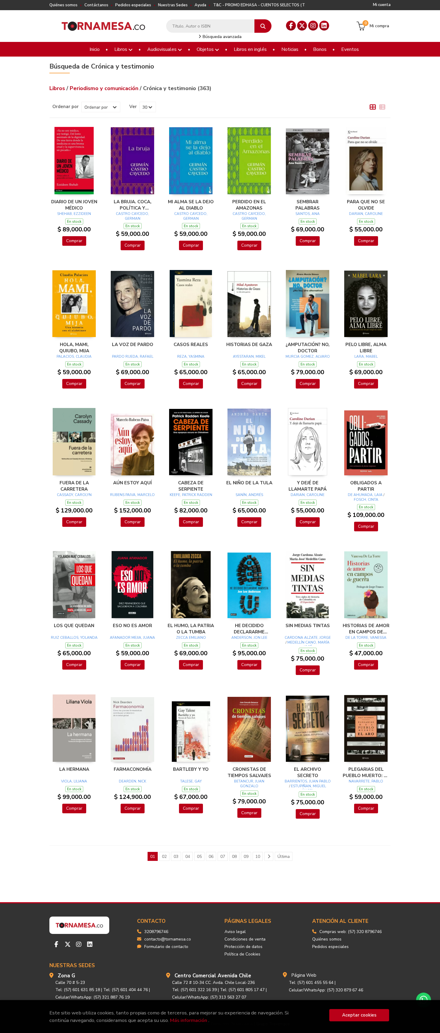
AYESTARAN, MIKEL (249, 356)
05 (199, 856)
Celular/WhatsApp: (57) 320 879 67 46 (326, 990)
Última (283, 856)
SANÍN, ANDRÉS (249, 494)
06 (211, 856)
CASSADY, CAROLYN (74, 494)
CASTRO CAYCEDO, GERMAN (132, 216)
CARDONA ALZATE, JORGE (308, 637)
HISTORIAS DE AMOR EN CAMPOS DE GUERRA (366, 629)
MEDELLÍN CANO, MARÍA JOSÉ (308, 645)
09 (246, 856)
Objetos (206, 49)
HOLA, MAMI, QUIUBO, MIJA (74, 348)
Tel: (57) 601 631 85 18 (77, 990)
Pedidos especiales (133, 5)
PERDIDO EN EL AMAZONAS (249, 205)
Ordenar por (65, 106)
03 (176, 856)
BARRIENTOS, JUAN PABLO (308, 781)
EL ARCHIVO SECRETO (307, 772)
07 (222, 856)
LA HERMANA (74, 769)
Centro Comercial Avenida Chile (213, 975)
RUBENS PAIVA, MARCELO (132, 494)
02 (164, 856)
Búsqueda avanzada (221, 36)
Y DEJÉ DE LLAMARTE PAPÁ (308, 486)
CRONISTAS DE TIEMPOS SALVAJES (249, 772)
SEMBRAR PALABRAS (307, 205)
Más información (188, 1020)
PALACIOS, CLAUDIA (74, 356)
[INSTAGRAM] (313, 26)
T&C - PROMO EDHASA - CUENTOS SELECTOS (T (259, 5)
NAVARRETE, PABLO (366, 781)
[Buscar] (262, 26)
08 (234, 856)
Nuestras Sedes (173, 5)
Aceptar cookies (359, 1015)
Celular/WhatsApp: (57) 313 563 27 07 (209, 997)
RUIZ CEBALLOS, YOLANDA (74, 637)
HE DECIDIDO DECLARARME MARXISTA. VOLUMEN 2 (249, 629)
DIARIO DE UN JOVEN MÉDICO (74, 205)
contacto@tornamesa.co (167, 939)
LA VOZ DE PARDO (132, 345)
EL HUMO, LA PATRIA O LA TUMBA (191, 629)
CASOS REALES (191, 345)
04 (187, 856)
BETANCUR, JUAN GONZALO (249, 783)
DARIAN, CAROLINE (366, 213)
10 (257, 856)
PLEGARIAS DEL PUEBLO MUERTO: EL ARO (366, 772)
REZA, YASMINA (190, 356)
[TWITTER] (302, 26)
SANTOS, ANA (307, 213)
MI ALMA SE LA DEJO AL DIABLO (191, 205)
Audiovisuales (162, 49)
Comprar (74, 241)
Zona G (66, 975)
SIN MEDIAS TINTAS (308, 626)
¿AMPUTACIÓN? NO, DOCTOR (308, 348)
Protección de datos (243, 946)
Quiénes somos (63, 5)
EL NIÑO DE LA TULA (249, 483)
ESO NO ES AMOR (132, 626)
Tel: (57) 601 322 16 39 (194, 990)
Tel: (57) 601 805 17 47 (242, 990)
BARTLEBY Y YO (191, 769)
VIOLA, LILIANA (74, 781)
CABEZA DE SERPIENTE (191, 486)
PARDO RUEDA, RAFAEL (132, 356)
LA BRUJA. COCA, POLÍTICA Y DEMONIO (132, 205)
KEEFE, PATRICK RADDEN (191, 494)
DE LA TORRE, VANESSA (365, 637)
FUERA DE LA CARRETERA (74, 486)
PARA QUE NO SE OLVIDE (366, 205)
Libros (121, 49)
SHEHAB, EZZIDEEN (74, 213)
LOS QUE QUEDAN (74, 626)
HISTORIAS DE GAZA (249, 345)
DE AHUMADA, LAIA (365, 494)
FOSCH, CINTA (366, 499)
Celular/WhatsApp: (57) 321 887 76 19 (92, 997)
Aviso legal (235, 932)
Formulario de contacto (166, 946)
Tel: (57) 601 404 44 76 (125, 990)
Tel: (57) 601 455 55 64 (311, 982)
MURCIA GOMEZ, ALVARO (308, 356)
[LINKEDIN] (324, 26)
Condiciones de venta (244, 939)
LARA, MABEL (366, 356)
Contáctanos (96, 5)
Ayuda (200, 5)
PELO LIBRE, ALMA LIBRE (365, 348)
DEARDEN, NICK (132, 781)
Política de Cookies (242, 954)
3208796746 (156, 932)
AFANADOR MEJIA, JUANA (132, 637)
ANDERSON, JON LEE (249, 637)
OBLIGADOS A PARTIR (366, 486)
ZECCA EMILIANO (191, 637)
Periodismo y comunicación (105, 88)
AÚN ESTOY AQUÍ (132, 483)
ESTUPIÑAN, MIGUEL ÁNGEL (308, 788)
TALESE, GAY (191, 781)
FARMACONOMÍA (132, 769)
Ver (133, 106)
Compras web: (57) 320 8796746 (350, 932)
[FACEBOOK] (291, 26)
